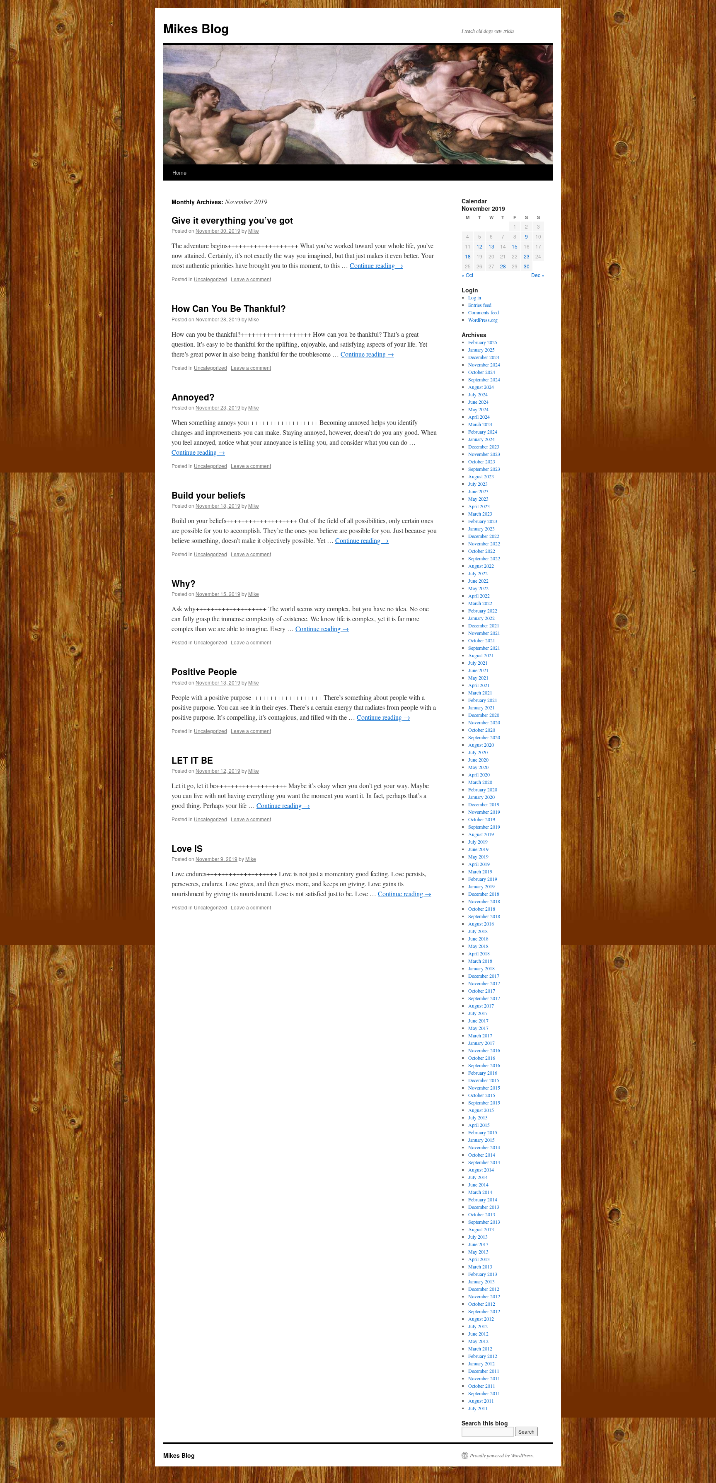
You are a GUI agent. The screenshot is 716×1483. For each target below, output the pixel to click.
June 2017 (478, 1020)
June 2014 (478, 1184)
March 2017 (480, 1035)
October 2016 (481, 1057)
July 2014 (478, 1177)
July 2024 (478, 394)
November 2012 (484, 1296)
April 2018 (479, 953)
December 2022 (483, 536)
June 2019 (478, 849)
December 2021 (483, 625)
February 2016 (482, 1072)
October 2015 (481, 1095)
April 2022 (479, 595)
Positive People (204, 671)
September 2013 (484, 1221)
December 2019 (483, 804)
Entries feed (479, 304)
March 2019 (480, 871)
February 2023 (482, 521)
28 (503, 266)
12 (479, 246)
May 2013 (478, 1251)
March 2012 (480, 1348)
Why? (184, 583)
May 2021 (478, 677)
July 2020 (478, 752)
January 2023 (481, 528)
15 (515, 246)
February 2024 (482, 431)
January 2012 (481, 1363)
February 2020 (482, 789)
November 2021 (484, 632)
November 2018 (484, 901)
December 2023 (483, 446)
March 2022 (480, 603)
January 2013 (481, 1281)
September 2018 (484, 916)
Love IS (187, 848)
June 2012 (478, 1333)
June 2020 (478, 759)
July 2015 (478, 1117)
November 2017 (484, 983)
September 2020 (484, 737)
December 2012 (483, 1288)
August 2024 (481, 386)
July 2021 (478, 662)
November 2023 (484, 454)
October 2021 (481, 640)
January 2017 (481, 1042)
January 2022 (481, 618)
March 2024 (480, 424)
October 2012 (481, 1303)
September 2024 (484, 379)
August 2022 (481, 565)
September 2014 (484, 1162)
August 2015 (481, 1110)
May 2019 (478, 856)
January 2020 (481, 796)
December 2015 (483, 1080)
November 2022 (484, 543)
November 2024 (484, 364)
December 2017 (483, 975)
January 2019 (481, 886)
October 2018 (481, 908)
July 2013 (478, 1236)
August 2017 (481, 1005)
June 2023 (478, 491)
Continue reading (376, 265)
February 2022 (482, 610)
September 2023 (484, 468)
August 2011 (481, 1400)
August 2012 (481, 1318)
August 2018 (481, 923)
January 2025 (481, 349)
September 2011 (484, 1393)
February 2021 (482, 700)
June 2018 (478, 938)
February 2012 (482, 1356)
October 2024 (481, 372)
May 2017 (478, 1028)
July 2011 (478, 1408)
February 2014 (482, 1199)
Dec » (537, 274)
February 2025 (482, 342)
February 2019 (482, 878)
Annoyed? (193, 397)
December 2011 (483, 1370)
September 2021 (484, 647)
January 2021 (481, 707)
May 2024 (478, 409)
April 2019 (479, 864)
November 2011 (484, 1378)
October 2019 (481, 819)
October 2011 (481, 1385)
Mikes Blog (196, 28)
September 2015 (484, 1102)
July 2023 (478, 483)
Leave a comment (251, 278)
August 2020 (481, 744)
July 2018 (478, 931)
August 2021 (481, 655)
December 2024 (483, 357)
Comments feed (483, 312)
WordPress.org (483, 319)
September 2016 (484, 1065)
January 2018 (481, 968)
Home (179, 172)
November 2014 (484, 1147)
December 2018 (483, 893)
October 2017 (481, 990)
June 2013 (478, 1244)
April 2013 (479, 1259)
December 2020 (483, 714)
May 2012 (478, 1341)
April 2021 (479, 685)
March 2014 (480, 1192)
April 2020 (479, 774)
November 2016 (484, 1050)
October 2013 (481, 1214)
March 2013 (480, 1266)
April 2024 (479, 416)
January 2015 (481, 1139)
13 (491, 246)
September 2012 (484, 1311)
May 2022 (478, 588)
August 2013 (481, 1229)
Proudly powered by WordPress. (502, 1455)
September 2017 (484, 998)
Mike (253, 230)
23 (527, 256)
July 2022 (478, 573)
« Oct (467, 274)
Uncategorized (210, 278)
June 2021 (478, 670)
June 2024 (478, 401)
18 (468, 256)
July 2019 (478, 841)
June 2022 (478, 580)
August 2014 (481, 1169)
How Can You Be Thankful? (229, 308)
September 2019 (484, 826)
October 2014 (481, 1154)
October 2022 (481, 550)
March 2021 (480, 692)
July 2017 (478, 1013)
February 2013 (482, 1274)
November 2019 (484, 811)
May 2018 (478, 946)
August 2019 (481, 834)
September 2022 (484, 558)
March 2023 (480, 513)
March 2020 (480, 782)
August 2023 (481, 476)
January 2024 (481, 439)
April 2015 (479, 1124)
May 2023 (478, 498)
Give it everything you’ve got (232, 220)
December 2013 (483, 1206)
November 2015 (484, 1087)
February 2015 (482, 1132)
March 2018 (480, 960)
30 (527, 266)
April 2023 (479, 506)
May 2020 (478, 767)
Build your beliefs (209, 495)
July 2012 (478, 1326)
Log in (474, 297)
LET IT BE (192, 760)
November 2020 (484, 722)
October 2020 (481, 729)
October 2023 (481, 461)
